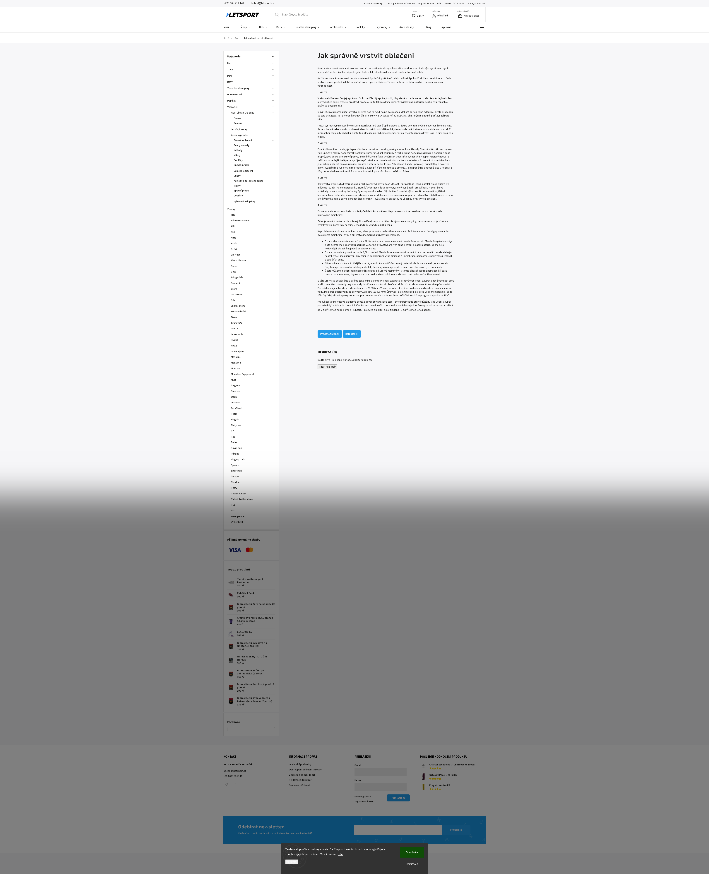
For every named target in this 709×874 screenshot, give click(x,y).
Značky (231, 209)
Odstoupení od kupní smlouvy (400, 3)
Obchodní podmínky (372, 3)
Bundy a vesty (241, 145)
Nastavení (292, 861)
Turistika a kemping (238, 88)
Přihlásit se (456, 830)
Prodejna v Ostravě (476, 3)
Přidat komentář (327, 367)
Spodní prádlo (241, 165)
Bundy (237, 176)
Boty (230, 82)
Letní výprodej (239, 129)
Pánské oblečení (243, 140)
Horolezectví (234, 94)
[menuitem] (229, 27)
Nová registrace (362, 796)
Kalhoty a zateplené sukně (249, 181)
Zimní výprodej (239, 135)
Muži (229, 63)
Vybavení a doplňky (244, 201)
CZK (419, 16)
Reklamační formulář (454, 3)
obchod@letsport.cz (234, 771)
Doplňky (231, 101)
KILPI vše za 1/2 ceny (242, 113)
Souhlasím (412, 852)
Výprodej (232, 107)
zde (340, 854)
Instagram (234, 784)
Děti (229, 76)
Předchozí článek (329, 334)
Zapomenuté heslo (364, 801)
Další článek (351, 334)
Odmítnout (412, 864)
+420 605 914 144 (232, 776)
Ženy (230, 69)
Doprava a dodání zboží (429, 3)
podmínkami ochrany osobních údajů (293, 833)
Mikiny (237, 155)
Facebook (226, 784)
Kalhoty (238, 150)
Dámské (238, 123)
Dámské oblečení (243, 171)
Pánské (238, 118)
